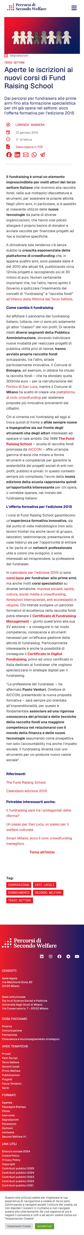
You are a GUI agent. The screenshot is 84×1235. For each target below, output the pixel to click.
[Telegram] (68, 956)
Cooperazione (18, 885)
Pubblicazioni (11, 1075)
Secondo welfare (48, 892)
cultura (11, 594)
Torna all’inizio (42, 852)
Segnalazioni (10, 1119)
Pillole (6, 1111)
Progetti (7, 1079)
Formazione (9, 1035)
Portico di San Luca (21, 386)
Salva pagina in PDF (29, 147)
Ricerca (7, 1026)
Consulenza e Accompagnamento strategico (30, 1039)
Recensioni (9, 1124)
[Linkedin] (42, 956)
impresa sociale (49, 589)
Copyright (8, 1164)
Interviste (8, 1115)
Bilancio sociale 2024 (16, 1151)
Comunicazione (12, 1030)
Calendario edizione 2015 (26, 791)
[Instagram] (51, 956)
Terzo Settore (14, 62)
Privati (6, 1054)
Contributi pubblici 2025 (18, 1168)
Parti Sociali (10, 1058)
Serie (5, 1088)
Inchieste (8, 1132)
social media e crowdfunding (42, 594)
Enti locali (44, 885)
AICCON (35, 449)
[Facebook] (9, 156)
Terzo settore (19, 900)
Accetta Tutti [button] (44, 1226)
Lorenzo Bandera (30, 125)
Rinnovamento (18, 892)
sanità (69, 589)
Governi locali (11, 1066)
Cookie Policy (11, 1155)
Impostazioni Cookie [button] (19, 1226)
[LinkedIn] (17, 156)
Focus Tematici (11, 1083)
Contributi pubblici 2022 (18, 1181)
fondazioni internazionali (25, 599)
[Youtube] (77, 956)
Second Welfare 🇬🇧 (14, 1136)
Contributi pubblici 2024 (18, 1172)
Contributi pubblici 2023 (18, 1177)
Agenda (7, 1102)
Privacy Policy (11, 1160)
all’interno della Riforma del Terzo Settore (39, 299)
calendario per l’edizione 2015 (35, 572)
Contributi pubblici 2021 (18, 1185)
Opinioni (7, 1128)
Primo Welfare (11, 1071)
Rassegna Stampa (14, 1107)
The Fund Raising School (26, 782)
